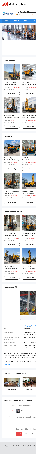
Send (19, 434)
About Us (26, 21)
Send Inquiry (12, 93)
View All (6, 365)
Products (17, 21)
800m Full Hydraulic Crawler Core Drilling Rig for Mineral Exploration (11, 160)
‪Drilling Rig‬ (27, 326)
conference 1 (12, 390)
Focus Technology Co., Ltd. (25, 446)
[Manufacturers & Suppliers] (14, 4)
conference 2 (30, 390)
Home (6, 21)
